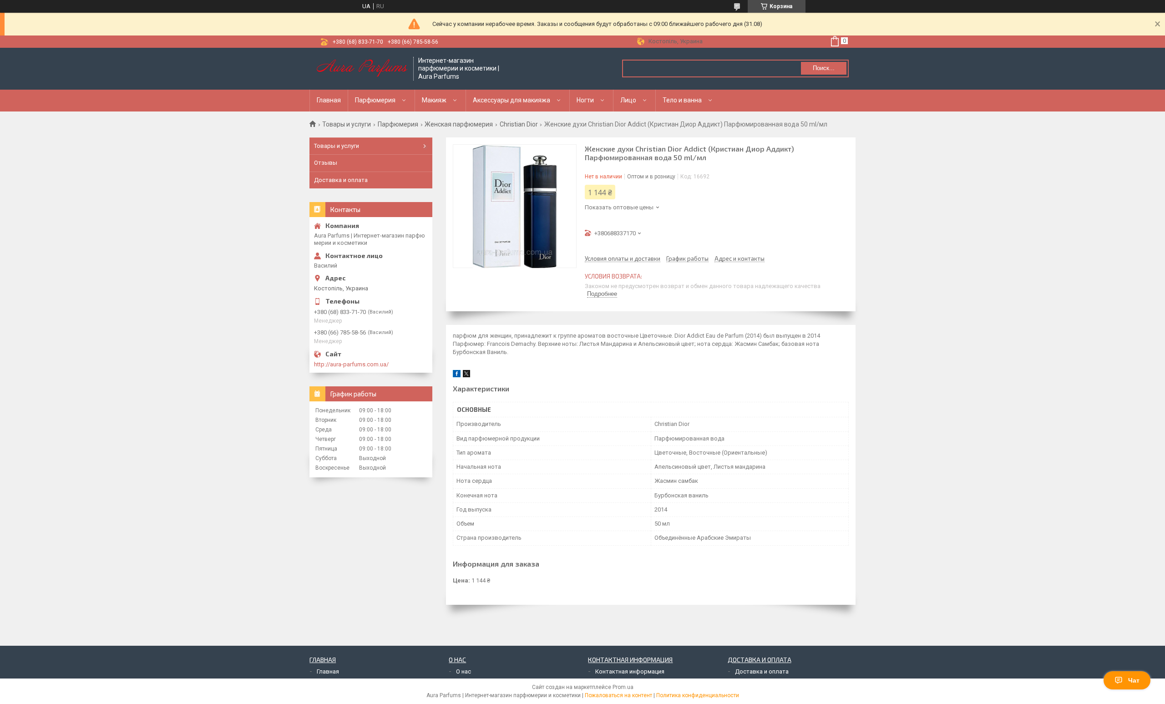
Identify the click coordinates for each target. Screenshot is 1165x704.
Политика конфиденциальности (697, 695)
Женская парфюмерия (459, 124)
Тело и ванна (682, 100)
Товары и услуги (346, 124)
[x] (466, 375)
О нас (463, 671)
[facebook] (457, 375)
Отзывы (325, 162)
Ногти (585, 100)
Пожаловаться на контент (618, 695)
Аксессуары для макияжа (511, 100)
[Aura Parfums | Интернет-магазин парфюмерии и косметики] (361, 69)
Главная (329, 100)
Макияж (434, 100)
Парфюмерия (375, 100)
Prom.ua (623, 687)
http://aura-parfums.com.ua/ (351, 364)
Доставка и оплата (341, 180)
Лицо (628, 100)
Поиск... (824, 68)
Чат (1134, 680)
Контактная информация (629, 671)
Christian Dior (519, 124)
